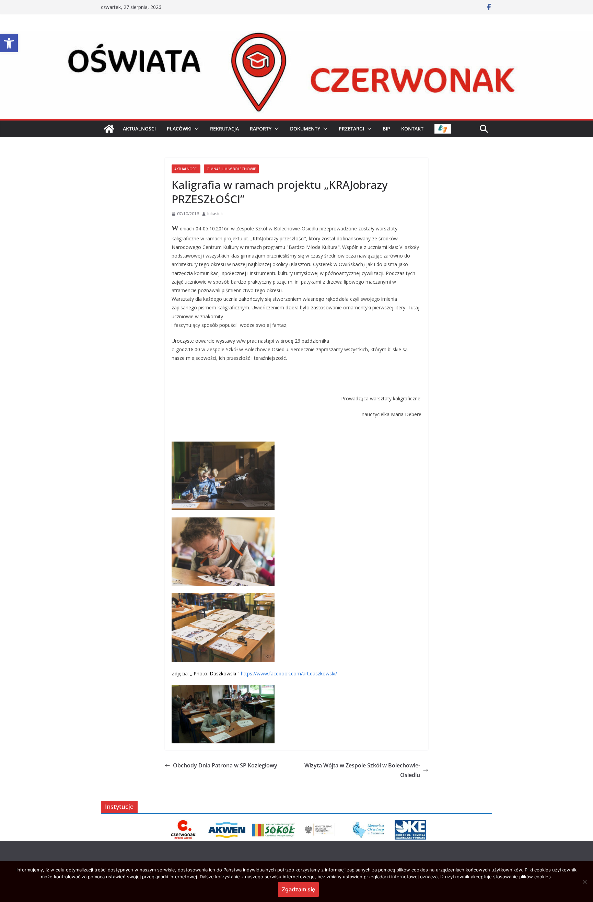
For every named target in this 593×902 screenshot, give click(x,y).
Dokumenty (305, 128)
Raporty (260, 128)
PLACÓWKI (179, 128)
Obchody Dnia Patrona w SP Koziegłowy (225, 765)
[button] (9, 43)
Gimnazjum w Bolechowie (231, 169)
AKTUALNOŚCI (139, 128)
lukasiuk (215, 214)
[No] (584, 881)
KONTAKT (412, 128)
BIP (386, 128)
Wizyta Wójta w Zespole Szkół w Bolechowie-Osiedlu (362, 770)
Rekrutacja (224, 128)
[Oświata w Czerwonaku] (296, 35)
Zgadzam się (298, 889)
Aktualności (186, 169)
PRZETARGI (351, 128)
